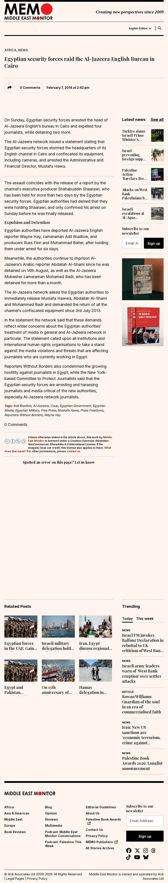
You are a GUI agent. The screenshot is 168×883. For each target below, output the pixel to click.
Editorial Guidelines (101, 807)
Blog (48, 807)
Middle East (13, 819)
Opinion (51, 813)
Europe (9, 825)
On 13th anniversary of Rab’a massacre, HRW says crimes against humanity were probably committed (58, 690)
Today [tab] (127, 618)
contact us (73, 451)
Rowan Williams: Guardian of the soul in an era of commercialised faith (141, 704)
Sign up (153, 243)
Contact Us (94, 830)
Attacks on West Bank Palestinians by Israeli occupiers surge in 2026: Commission (134, 194)
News (23, 50)
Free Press (48, 410)
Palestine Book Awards (103, 819)
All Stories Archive (100, 848)
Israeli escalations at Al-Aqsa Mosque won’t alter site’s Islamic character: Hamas (133, 213)
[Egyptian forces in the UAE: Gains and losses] (20, 626)
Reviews (51, 819)
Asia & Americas (16, 813)
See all (157, 119)
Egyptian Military (27, 410)
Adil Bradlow (22, 406)
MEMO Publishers (99, 842)
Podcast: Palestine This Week (63, 844)
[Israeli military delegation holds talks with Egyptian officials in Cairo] (58, 626)
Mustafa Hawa (68, 410)
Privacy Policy (97, 836)
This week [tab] (145, 618)
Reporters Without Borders (23, 415)
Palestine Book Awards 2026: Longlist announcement (142, 763)
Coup (54, 406)
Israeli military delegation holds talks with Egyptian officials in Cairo (58, 646)
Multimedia (53, 825)
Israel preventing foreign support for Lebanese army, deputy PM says (135, 155)
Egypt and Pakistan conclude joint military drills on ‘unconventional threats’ (19, 690)
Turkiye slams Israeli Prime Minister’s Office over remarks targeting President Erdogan (133, 135)
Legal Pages (15, 878)
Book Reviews (15, 832)
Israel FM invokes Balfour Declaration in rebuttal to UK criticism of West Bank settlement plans (142, 643)
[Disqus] (58, 525)
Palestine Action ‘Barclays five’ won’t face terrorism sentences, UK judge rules (133, 174)
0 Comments (30, 87)
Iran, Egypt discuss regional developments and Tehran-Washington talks (95, 646)
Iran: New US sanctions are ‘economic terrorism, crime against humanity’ (141, 735)
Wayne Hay (52, 415)
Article (128, 691)
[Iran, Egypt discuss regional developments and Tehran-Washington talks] (95, 626)
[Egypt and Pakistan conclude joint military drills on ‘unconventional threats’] (20, 671)
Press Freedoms (91, 410)
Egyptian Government (75, 406)
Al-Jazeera (41, 406)
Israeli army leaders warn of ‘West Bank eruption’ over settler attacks (141, 673)
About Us (93, 813)
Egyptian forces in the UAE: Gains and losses (20, 646)
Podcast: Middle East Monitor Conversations (63, 834)
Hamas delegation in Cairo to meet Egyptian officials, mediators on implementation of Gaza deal (95, 690)
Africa (10, 50)
